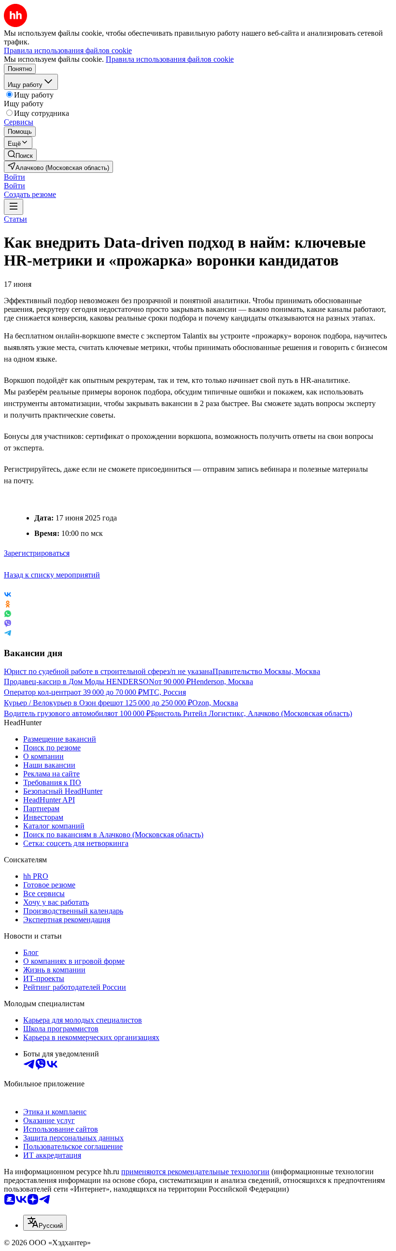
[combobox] (45, 1223)
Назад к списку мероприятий (52, 575)
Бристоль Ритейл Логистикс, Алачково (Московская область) (251, 713)
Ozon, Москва (215, 703)
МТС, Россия (164, 692)
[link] (20, 155)
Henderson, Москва (222, 681)
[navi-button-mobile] (13, 207)
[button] (14, 177)
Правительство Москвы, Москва (266, 671)
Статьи (15, 219)
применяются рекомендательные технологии (195, 1171)
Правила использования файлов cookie (170, 59)
